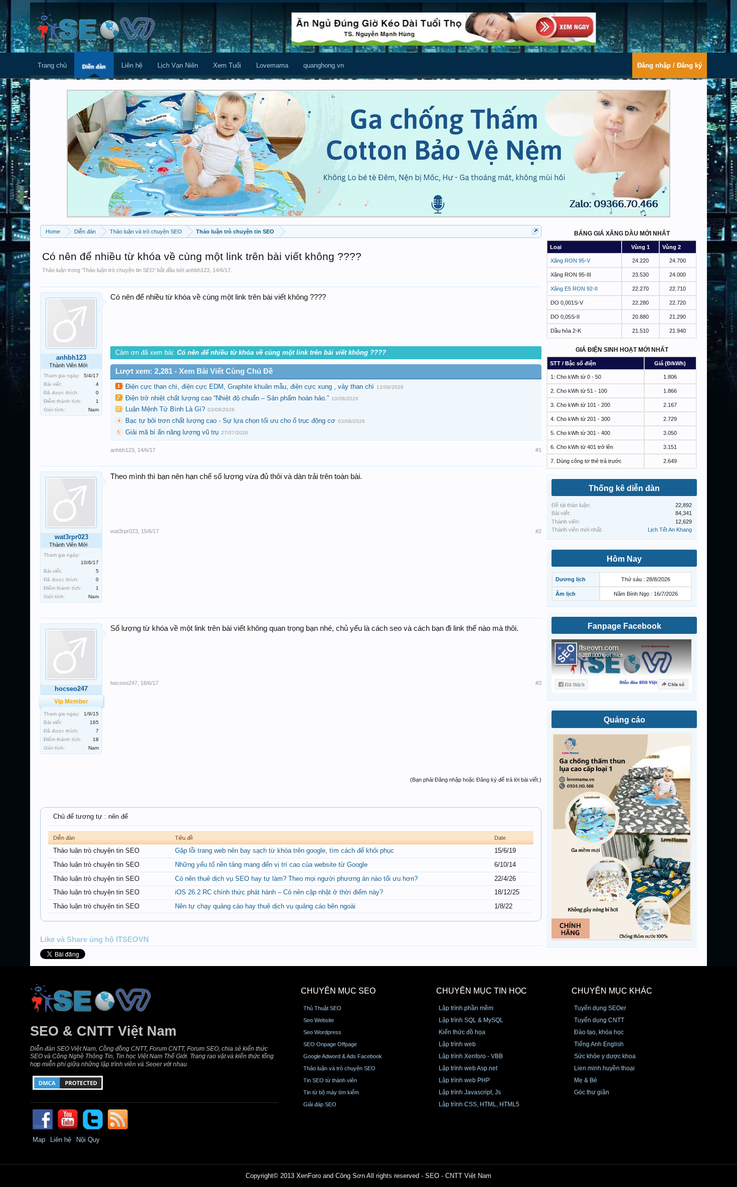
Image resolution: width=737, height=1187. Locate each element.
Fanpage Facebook (624, 626)
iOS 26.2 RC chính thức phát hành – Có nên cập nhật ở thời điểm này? (279, 892)
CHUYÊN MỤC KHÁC (612, 991)
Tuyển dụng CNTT (599, 1020)
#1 (538, 450)
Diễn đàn (94, 67)
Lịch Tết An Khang (670, 530)
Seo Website (318, 1020)
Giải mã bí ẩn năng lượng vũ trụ (172, 432)
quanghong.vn (323, 65)
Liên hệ (131, 65)
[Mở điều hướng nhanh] (535, 231)
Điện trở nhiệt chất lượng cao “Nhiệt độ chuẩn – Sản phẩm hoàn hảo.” (227, 398)
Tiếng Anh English (599, 1044)
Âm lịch (566, 594)
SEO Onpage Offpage (330, 1044)
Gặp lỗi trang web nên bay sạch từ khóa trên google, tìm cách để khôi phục (284, 850)
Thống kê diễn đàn (624, 488)
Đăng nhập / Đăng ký (669, 65)
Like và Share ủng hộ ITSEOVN (94, 939)
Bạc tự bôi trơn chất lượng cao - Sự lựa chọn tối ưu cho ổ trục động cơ (230, 420)
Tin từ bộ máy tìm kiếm (331, 1092)
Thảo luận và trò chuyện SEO (339, 1068)
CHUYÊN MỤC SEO (338, 991)
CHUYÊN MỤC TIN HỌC (481, 991)
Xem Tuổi (227, 65)
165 (94, 722)
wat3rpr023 (71, 537)
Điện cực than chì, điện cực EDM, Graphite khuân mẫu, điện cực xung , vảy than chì (249, 386)
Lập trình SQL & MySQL (471, 1020)
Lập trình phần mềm (466, 1008)
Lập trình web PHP (464, 1080)
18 (96, 739)
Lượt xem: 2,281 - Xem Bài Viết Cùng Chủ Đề (194, 371)
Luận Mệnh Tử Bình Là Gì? (165, 409)
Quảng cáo (624, 720)
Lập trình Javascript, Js (470, 1092)
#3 (538, 683)
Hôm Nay (624, 559)
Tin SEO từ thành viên (330, 1080)
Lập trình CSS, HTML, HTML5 (479, 1104)
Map (39, 1139)
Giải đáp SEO (319, 1104)
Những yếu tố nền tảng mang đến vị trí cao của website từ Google (271, 864)
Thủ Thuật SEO (322, 1008)
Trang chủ (52, 65)
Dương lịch (571, 579)
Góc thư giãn (591, 1092)
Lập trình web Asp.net (468, 1068)
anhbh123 (198, 270)
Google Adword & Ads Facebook (342, 1056)
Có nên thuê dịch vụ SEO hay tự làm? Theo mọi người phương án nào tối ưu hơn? (296, 878)
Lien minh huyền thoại (604, 1068)
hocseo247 (123, 683)
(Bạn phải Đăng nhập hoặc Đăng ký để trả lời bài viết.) (475, 780)
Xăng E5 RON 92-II (574, 289)
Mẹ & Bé (585, 1080)
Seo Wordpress (322, 1032)
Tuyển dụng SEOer (600, 1008)
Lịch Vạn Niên (177, 65)
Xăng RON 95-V (570, 261)
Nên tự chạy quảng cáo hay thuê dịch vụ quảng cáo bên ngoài (265, 906)
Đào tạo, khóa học (599, 1032)
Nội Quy (88, 1139)
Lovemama (272, 65)
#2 (538, 531)
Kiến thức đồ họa (462, 1032)
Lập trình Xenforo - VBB (471, 1056)
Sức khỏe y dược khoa (605, 1056)
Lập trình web (457, 1044)
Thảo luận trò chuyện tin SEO (118, 270)
